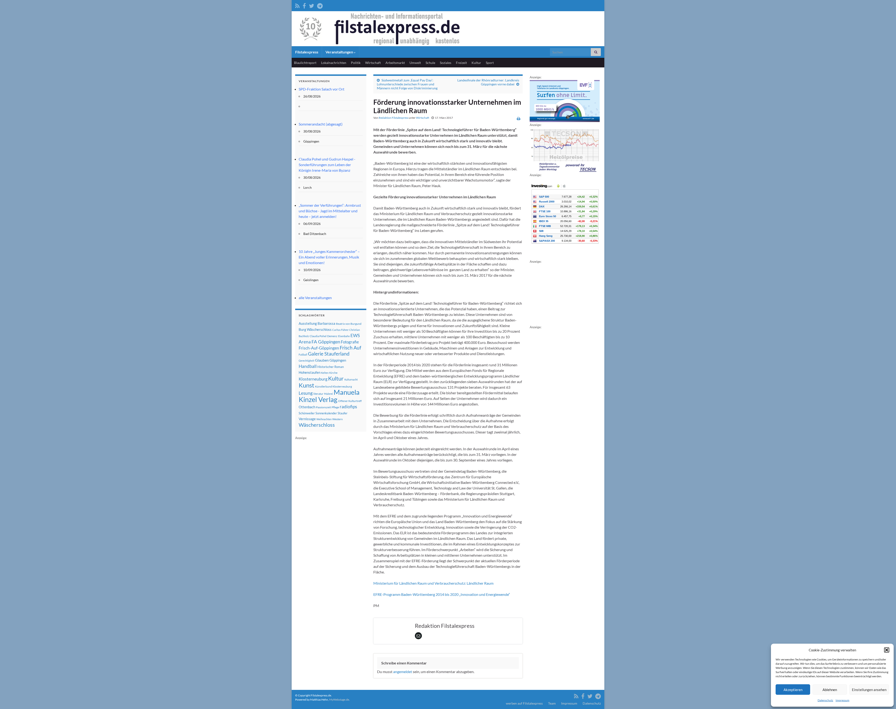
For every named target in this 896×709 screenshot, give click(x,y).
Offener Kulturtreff (350, 401)
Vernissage (307, 419)
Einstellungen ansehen (869, 690)
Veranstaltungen (340, 52)
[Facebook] (304, 5)
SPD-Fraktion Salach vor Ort (321, 89)
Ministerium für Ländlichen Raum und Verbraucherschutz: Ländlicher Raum (433, 583)
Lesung (306, 393)
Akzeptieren (793, 690)
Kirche (333, 372)
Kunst (306, 385)
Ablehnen (829, 690)
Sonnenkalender (326, 413)
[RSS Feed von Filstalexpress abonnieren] (297, 5)
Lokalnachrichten (333, 63)
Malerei (328, 393)
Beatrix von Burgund (348, 323)
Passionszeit (323, 407)
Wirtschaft (373, 63)
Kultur (476, 63)
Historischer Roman (330, 367)
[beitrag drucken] (518, 118)
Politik (355, 63)
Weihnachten (324, 419)
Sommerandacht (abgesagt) (321, 124)
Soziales (445, 63)
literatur (318, 393)
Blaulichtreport (305, 63)
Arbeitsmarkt (395, 63)
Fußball (303, 354)
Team (552, 703)
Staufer (342, 413)
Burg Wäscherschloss (315, 330)
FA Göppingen (326, 341)
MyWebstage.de (339, 699)
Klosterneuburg (313, 378)
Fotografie (350, 341)
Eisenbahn (344, 336)
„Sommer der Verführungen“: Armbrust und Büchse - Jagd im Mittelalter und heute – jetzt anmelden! (330, 211)
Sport (490, 63)
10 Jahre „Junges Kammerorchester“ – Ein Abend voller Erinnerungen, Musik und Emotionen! (329, 257)
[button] (886, 650)
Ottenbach (307, 407)
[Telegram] (320, 5)
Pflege (335, 407)
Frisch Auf (350, 348)
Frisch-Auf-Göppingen (319, 347)
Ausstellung (308, 323)
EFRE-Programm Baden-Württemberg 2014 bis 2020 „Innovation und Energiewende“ (441, 594)
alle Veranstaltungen (315, 297)
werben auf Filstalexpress (524, 703)
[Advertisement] (330, 511)
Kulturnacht (351, 379)
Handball (308, 366)
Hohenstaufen (309, 372)
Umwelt (415, 63)
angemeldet (402, 671)
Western (337, 419)
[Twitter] (311, 5)
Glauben (322, 360)
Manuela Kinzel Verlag (329, 395)
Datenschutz (825, 700)
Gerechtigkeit (306, 360)
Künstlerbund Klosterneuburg (333, 386)
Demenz (332, 336)
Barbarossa (326, 323)
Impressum (842, 700)
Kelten (325, 372)
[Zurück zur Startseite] (448, 28)
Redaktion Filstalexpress (393, 117)
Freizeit (461, 63)
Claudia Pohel (318, 336)
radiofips (348, 406)
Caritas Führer (340, 329)
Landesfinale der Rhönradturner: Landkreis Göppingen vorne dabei (488, 82)
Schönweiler (307, 413)
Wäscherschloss (317, 425)
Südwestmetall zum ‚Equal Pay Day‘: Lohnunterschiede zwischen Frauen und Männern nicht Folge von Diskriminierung (407, 84)
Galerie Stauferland (329, 354)
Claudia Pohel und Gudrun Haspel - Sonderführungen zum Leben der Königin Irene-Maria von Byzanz (327, 164)
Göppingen (337, 360)
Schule (430, 63)
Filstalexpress (306, 52)
